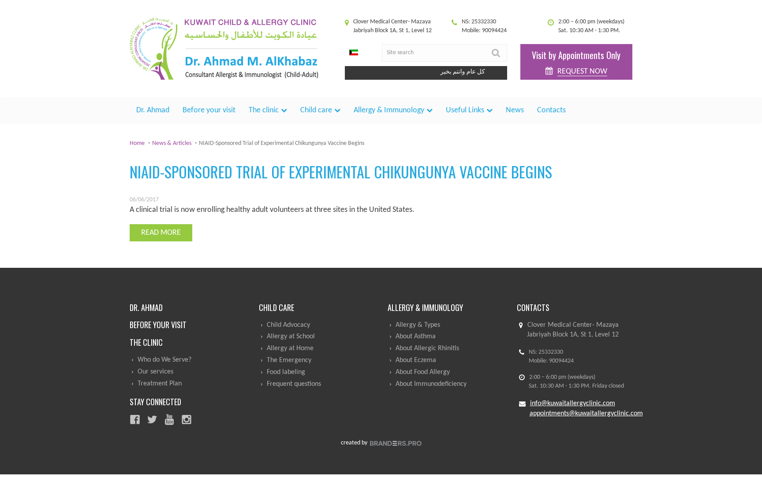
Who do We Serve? (164, 359)
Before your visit (209, 110)
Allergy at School (291, 336)
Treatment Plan (160, 383)
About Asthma (416, 336)
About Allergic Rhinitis (427, 348)
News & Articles (171, 143)
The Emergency (289, 360)
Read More (161, 233)
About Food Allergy (423, 372)
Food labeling (286, 372)
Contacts (551, 110)
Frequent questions (294, 384)
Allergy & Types (418, 325)
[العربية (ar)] (353, 53)
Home (137, 143)
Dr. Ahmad (152, 110)
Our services (155, 371)
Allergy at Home (290, 348)
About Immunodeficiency (431, 384)
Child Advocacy (288, 325)
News (515, 110)
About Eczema (416, 360)
